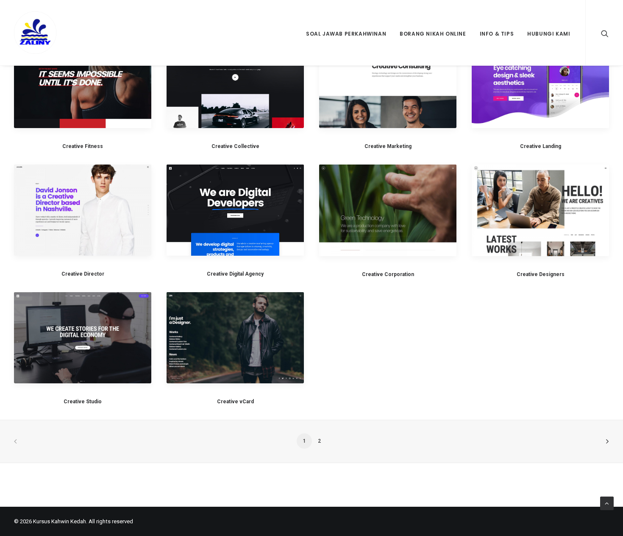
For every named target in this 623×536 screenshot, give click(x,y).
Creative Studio (83, 402)
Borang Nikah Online (433, 33)
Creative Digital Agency (235, 274)
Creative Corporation (388, 274)
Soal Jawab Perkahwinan (346, 33)
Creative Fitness (82, 146)
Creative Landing (540, 146)
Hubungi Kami (548, 33)
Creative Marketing (388, 146)
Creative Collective (235, 146)
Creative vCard (235, 402)
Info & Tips (497, 33)
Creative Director (82, 274)
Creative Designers (541, 274)
